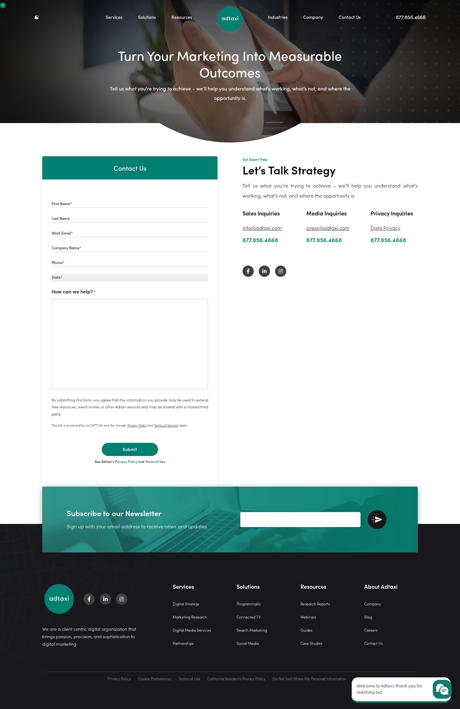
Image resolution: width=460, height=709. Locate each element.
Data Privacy (385, 227)
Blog (368, 616)
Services (114, 17)
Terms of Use (155, 461)
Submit (130, 449)
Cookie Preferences (154, 678)
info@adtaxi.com (262, 227)
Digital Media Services (192, 630)
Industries (278, 17)
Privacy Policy (137, 425)
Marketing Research (190, 616)
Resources (181, 17)
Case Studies (311, 643)
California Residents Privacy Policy (236, 678)
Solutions (147, 17)
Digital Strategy (186, 603)
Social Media (248, 643)
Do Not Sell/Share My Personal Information (309, 678)
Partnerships (183, 643)
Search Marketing (252, 630)
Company (313, 17)
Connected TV (249, 616)
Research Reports (315, 603)
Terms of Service (166, 425)
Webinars (308, 616)
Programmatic (249, 603)
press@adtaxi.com (327, 227)
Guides (306, 630)
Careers (370, 630)
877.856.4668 (411, 16)
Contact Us (349, 17)
